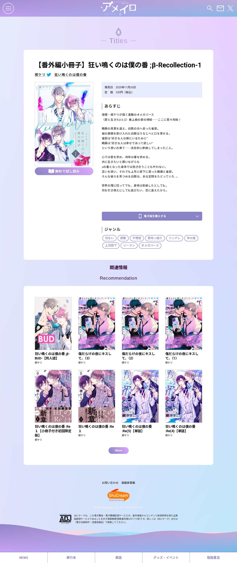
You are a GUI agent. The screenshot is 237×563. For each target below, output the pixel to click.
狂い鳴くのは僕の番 (70, 75)
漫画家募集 (128, 483)
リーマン (129, 245)
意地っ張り (155, 238)
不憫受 (136, 238)
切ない (109, 238)
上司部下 (111, 245)
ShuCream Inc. (110, 507)
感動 (123, 238)
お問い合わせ (110, 483)
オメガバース (150, 245)
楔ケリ (40, 75)
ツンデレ (175, 238)
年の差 (191, 238)
